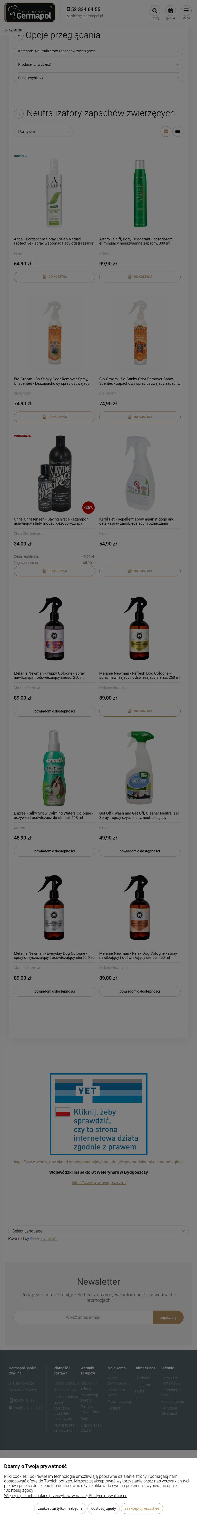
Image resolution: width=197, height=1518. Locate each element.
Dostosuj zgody (103, 1508)
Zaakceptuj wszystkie (142, 1508)
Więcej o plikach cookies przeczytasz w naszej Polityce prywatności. (65, 1495)
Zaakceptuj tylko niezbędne (60, 1508)
